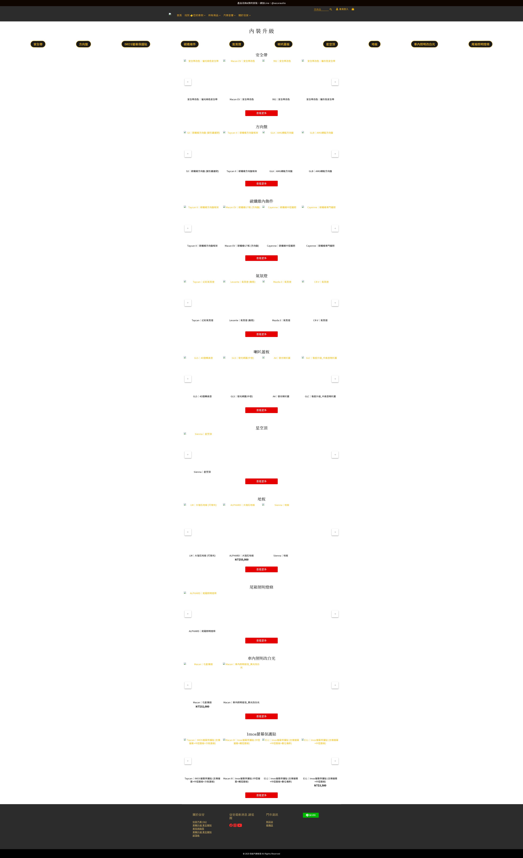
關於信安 (243, 15)
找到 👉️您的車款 (194, 15)
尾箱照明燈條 (480, 44)
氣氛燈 (236, 44)
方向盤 (83, 44)
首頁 (179, 15)
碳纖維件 (190, 44)
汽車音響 (228, 15)
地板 (375, 44)
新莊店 (269, 822)
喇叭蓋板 (284, 44)
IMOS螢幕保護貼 (135, 44)
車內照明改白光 (424, 44)
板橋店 (269, 825)
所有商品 (213, 15)
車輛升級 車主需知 (202, 825)
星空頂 (330, 44)
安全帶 (38, 44)
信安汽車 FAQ (200, 822)
